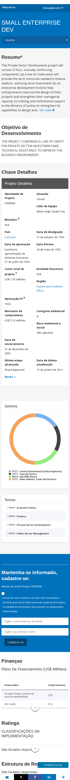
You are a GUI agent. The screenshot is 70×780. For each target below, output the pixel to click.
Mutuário (12, 219)
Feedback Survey (53, 765)
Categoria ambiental (51, 311)
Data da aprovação (17, 244)
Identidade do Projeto (14, 196)
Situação (42, 194)
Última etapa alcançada (13, 362)
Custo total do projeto (14, 271)
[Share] (35, 777)
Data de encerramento (14, 342)
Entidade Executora (50, 269)
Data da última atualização (47, 362)
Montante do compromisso (14, 313)
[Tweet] (21, 777)
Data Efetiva (45, 244)
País (7, 232)
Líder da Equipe (47, 206)
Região (41, 281)
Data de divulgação (50, 232)
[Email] (7, 777)
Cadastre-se (15, 642)
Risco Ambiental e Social (49, 325)
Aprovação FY (15, 298)
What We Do (8, 7)
